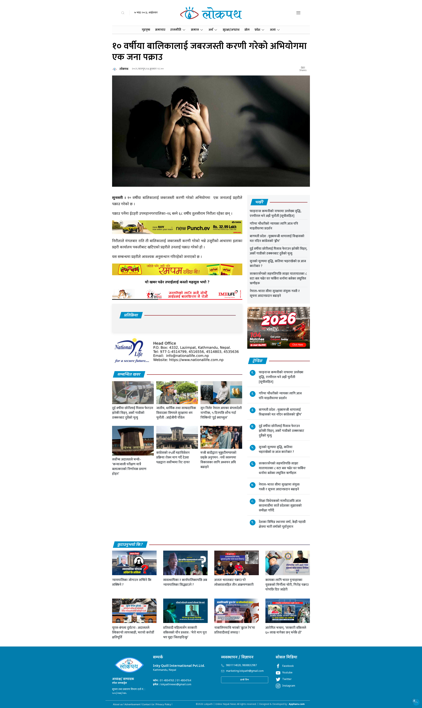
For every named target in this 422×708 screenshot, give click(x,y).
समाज (195, 30)
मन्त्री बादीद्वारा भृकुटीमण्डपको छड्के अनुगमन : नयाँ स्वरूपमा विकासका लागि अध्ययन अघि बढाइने (218, 460)
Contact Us (148, 704)
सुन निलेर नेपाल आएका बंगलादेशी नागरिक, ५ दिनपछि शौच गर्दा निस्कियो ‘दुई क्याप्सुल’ (221, 412)
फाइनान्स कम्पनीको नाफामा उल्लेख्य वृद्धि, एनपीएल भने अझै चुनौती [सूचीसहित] (275, 213)
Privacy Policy (163, 704)
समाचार (160, 30)
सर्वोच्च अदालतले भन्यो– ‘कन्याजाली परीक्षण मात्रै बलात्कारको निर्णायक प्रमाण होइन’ (129, 467)
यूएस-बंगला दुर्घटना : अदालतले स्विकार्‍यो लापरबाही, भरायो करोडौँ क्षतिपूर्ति (133, 632)
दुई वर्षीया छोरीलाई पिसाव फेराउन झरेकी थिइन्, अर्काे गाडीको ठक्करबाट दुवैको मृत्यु (132, 412)
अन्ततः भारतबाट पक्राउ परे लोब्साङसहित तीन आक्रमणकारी (234, 582)
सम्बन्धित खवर (129, 374)
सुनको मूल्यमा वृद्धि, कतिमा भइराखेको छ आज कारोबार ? (278, 263)
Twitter (287, 679)
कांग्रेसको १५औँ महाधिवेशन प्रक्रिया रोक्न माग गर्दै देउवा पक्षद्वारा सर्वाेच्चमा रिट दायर (173, 457)
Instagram (288, 686)
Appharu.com (297, 704)
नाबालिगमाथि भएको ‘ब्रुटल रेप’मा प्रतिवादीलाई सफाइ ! (234, 630)
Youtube (287, 673)
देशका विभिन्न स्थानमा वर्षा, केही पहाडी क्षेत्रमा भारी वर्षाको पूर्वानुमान (282, 524)
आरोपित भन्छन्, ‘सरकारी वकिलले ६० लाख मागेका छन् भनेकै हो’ (285, 630)
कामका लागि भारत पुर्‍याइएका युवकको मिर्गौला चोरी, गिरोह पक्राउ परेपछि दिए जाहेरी (287, 584)
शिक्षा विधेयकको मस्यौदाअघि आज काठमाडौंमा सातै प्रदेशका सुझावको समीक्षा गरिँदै (280, 505)
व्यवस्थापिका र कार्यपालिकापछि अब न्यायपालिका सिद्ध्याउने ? (185, 582)
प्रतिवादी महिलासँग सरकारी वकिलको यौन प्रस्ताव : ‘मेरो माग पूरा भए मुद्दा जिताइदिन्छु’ (185, 632)
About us (118, 704)
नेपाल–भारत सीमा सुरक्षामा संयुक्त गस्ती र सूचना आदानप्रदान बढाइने (275, 293)
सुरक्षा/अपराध (231, 30)
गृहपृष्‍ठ (146, 30)
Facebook (288, 666)
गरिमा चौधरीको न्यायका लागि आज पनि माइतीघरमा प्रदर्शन (274, 226)
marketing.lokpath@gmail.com (245, 671)
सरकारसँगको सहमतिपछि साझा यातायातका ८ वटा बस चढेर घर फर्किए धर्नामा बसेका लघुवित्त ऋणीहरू (278, 278)
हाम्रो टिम (244, 679)
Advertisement (132, 704)
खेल (247, 30)
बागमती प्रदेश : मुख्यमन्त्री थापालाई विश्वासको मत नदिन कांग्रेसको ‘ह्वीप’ (277, 238)
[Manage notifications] (414, 700)
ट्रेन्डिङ (257, 361)
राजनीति (175, 30)
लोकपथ (124, 69)
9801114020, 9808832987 (241, 665)
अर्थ (211, 30)
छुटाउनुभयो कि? (130, 544)
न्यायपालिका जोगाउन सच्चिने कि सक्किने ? (131, 582)
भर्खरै (259, 202)
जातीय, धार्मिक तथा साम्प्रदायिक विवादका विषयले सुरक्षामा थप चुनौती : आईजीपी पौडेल (176, 412)
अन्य (273, 30)
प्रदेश (257, 30)
